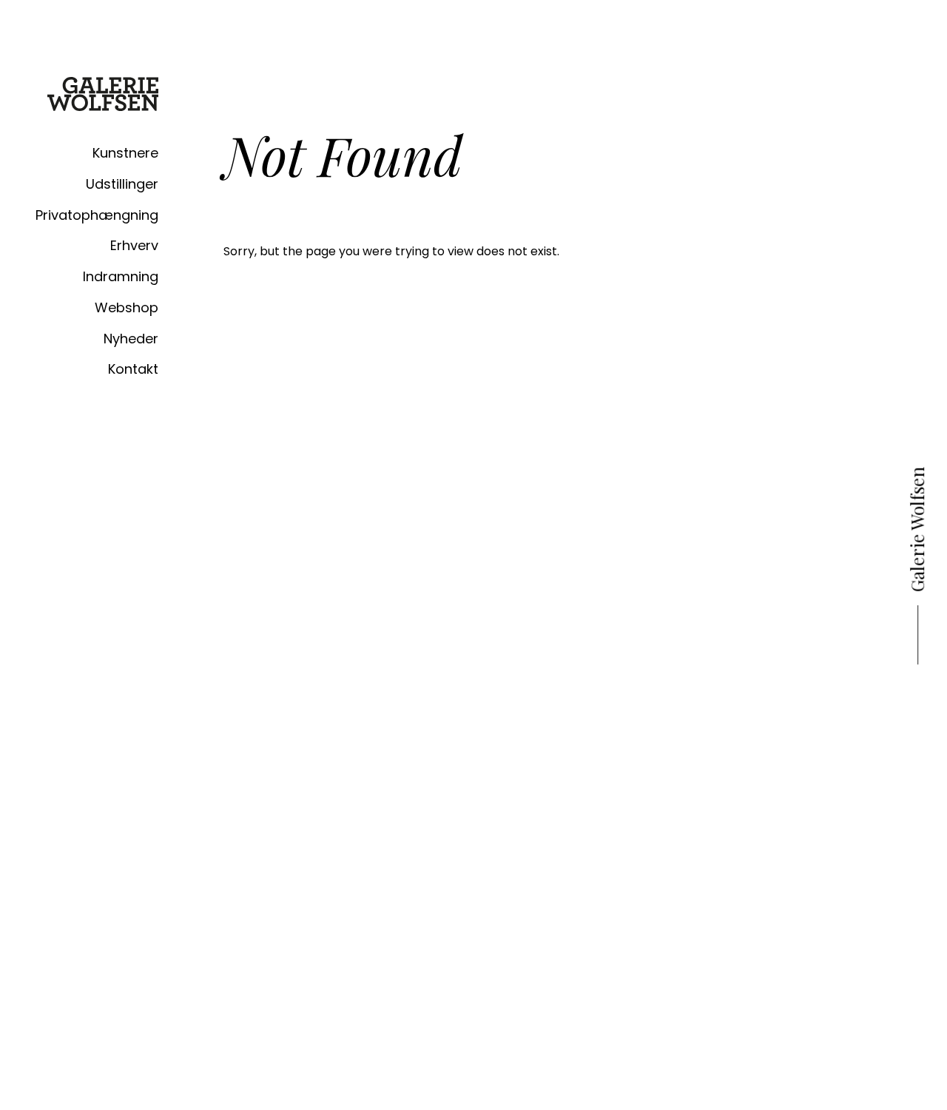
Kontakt (133, 369)
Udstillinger (122, 184)
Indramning (120, 276)
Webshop (126, 307)
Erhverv (134, 245)
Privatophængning (97, 215)
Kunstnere (125, 153)
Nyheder (131, 338)
